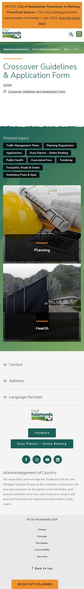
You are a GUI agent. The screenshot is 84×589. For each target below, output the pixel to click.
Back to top (43, 568)
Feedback (42, 433)
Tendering (66, 160)
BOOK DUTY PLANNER (35, 584)
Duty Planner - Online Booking (49, 153)
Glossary (42, 556)
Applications (14, 153)
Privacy (42, 529)
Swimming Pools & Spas (21, 175)
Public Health (14, 160)
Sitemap (42, 536)
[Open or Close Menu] (79, 34)
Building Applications (16, 49)
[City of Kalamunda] (11, 34)
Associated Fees (41, 160)
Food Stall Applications (46, 49)
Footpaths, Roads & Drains (23, 167)
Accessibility (42, 549)
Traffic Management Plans (22, 145)
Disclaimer (42, 543)
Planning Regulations (60, 145)
